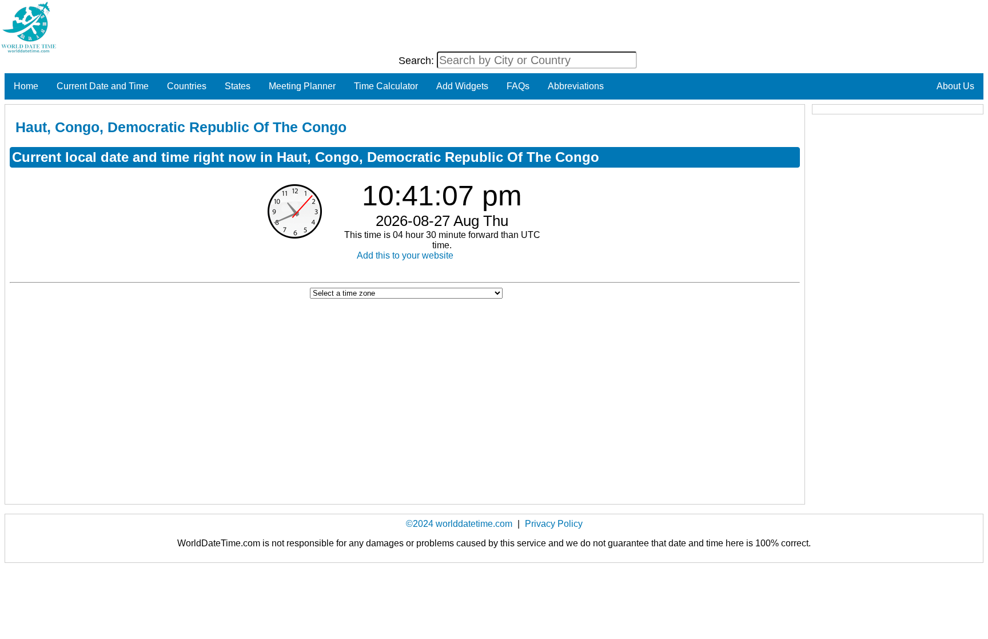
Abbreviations (576, 86)
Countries (186, 86)
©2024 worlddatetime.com (459, 524)
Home (26, 86)
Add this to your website (405, 255)
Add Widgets (462, 86)
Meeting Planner (302, 86)
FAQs (518, 86)
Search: (418, 60)
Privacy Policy (554, 524)
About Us (955, 86)
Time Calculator (386, 86)
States (237, 86)
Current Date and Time (103, 86)
